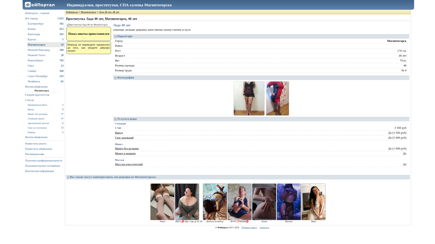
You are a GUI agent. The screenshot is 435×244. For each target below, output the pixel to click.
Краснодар (46, 34)
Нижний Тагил (46, 55)
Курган (46, 39)
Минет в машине (125, 153)
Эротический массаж (46, 123)
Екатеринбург (46, 23)
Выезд (46, 109)
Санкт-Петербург (46, 76)
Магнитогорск (46, 44)
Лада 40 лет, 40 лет (109, 12)
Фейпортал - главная (37, 13)
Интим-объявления (36, 86)
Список (29, 100)
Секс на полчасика (46, 127)
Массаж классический (129, 164)
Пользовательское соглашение (42, 165)
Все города (44, 18)
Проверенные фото (46, 105)
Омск (46, 65)
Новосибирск (46, 60)
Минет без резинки (46, 114)
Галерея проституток (37, 94)
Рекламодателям (34, 154)
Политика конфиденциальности (43, 160)
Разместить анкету (36, 143)
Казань (46, 28)
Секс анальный (124, 137)
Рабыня (46, 132)
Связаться (264, 227)
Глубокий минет (46, 118)
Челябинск (46, 81)
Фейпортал (72, 12)
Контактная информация (39, 171)
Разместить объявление (38, 148)
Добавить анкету (249, 227)
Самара (46, 70)
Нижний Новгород (46, 49)
